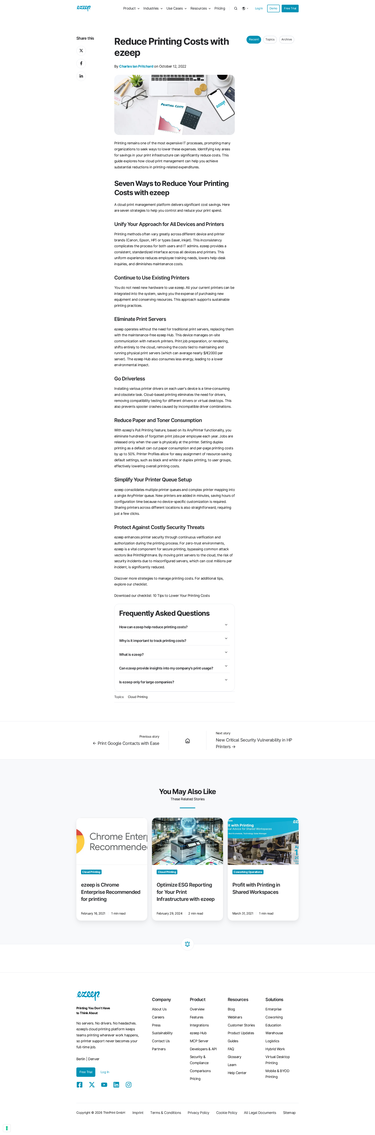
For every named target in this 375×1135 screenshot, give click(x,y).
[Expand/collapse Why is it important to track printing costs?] (226, 638)
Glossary (234, 1057)
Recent (254, 39)
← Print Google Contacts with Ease (126, 743)
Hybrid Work (275, 1049)
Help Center (237, 1073)
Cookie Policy (226, 1113)
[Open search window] (236, 8)
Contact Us (161, 1041)
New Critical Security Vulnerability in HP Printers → (254, 743)
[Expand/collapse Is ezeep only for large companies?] (226, 680)
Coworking (274, 1017)
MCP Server (199, 1041)
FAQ (231, 1049)
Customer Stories (241, 1025)
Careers (158, 1017)
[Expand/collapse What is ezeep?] (226, 652)
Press (156, 1025)
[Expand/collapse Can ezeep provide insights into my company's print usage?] (226, 666)
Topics (270, 39)
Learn (232, 1065)
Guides (233, 1041)
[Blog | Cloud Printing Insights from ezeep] (187, 740)
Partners (158, 1049)
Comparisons (200, 1071)
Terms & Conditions (165, 1113)
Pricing (219, 8)
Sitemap (289, 1113)
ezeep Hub (198, 1033)
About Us (159, 1009)
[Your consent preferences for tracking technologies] (7, 1128)
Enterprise (273, 1009)
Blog (231, 1009)
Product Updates (241, 1033)
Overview (197, 1009)
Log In (259, 8)
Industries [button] (151, 8)
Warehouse (274, 1033)
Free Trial (290, 8)
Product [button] (129, 8)
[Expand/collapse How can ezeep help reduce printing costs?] (226, 625)
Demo (273, 8)
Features (196, 1017)
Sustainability (162, 1033)
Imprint (138, 1113)
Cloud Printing (137, 697)
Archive (286, 39)
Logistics (272, 1041)
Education (273, 1025)
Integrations (199, 1025)
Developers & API (203, 1049)
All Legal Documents (260, 1113)
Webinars (235, 1017)
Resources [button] (198, 8)
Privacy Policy (198, 1113)
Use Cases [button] (174, 8)
